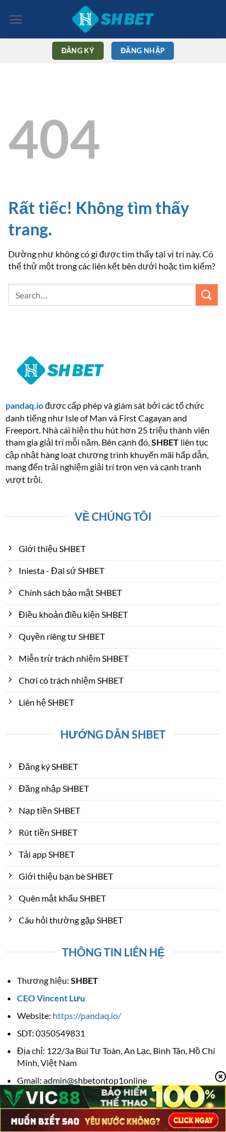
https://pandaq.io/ (87, 1015)
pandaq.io (24, 405)
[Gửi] (207, 295)
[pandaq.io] (113, 19)
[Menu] (15, 19)
